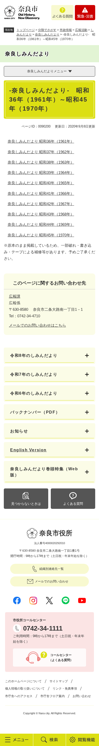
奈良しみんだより (47, 34)
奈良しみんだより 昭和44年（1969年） (41, 224)
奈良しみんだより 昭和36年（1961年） (41, 141)
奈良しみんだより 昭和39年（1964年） (41, 172)
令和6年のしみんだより (34, 393)
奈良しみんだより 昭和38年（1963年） (41, 162)
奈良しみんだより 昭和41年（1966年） (41, 193)
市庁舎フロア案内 (52, 696)
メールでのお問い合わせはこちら (37, 325)
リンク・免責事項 (65, 688)
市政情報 (66, 30)
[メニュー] (16, 739)
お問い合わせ (82, 696)
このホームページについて (23, 681)
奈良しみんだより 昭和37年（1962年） (41, 152)
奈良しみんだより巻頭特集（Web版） (44, 472)
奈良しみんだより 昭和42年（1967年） (41, 204)
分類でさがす (47, 30)
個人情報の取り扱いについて (25, 688)
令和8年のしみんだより (34, 355)
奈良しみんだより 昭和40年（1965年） (41, 183)
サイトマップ (59, 681)
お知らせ (19, 431)
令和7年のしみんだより (34, 374)
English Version (28, 450)
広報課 (14, 296)
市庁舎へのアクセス (18, 696)
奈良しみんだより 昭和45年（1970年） (41, 235)
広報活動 (81, 30)
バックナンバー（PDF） (35, 412)
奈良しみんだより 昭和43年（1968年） (41, 214)
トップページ (25, 30)
